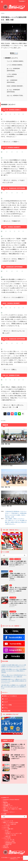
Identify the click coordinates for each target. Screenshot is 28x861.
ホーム (5, 801)
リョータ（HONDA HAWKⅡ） (15, 61)
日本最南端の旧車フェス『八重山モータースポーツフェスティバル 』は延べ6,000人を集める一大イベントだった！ (13, 681)
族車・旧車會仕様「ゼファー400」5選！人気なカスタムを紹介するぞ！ (18, 756)
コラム (6, 708)
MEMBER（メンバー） (11, 58)
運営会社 (5, 802)
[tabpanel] (14, 119)
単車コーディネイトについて (10, 807)
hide (16, 53)
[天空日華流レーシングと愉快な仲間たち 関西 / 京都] (15, 413)
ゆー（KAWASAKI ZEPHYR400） (12, 81)
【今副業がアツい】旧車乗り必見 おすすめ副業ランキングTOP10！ (18, 766)
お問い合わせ (6, 804)
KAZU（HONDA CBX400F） (15, 86)
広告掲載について (7, 805)
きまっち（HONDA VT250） (15, 95)
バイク (6, 699)
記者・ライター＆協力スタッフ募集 (12, 809)
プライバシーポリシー (9, 812)
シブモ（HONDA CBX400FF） (12, 75)
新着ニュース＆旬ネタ (10, 696)
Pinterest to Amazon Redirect (11, 799)
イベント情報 (8, 705)
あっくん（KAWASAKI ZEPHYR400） (13, 69)
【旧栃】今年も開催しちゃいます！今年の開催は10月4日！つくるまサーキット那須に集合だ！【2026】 (13, 670)
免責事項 (5, 810)
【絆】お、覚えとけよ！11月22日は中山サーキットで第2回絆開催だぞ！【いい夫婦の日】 (18, 589)
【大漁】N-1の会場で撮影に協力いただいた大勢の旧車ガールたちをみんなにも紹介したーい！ (18, 563)
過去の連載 (7, 710)
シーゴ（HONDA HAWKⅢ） (15, 65)
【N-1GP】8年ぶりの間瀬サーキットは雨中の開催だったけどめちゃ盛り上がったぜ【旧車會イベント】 (13, 686)
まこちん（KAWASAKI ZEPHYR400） (13, 91)
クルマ (6, 702)
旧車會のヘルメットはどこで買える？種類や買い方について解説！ (18, 776)
